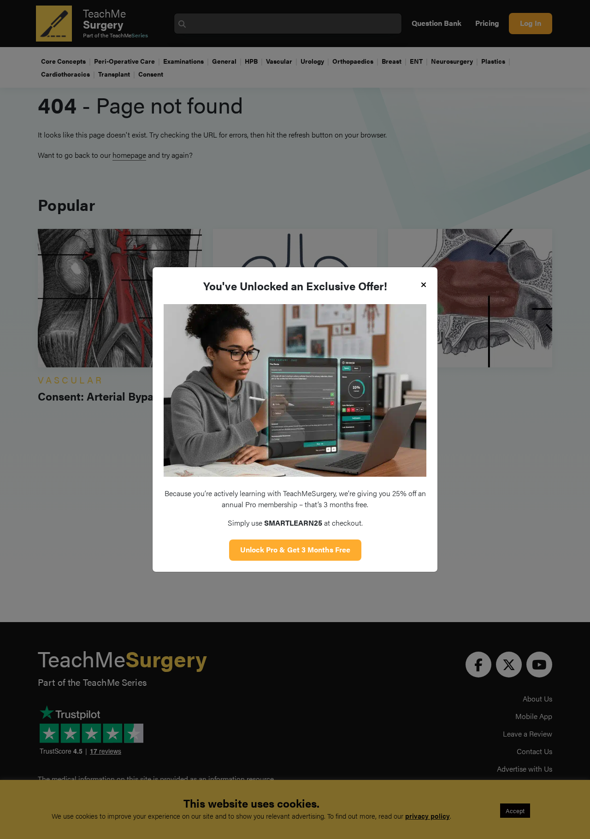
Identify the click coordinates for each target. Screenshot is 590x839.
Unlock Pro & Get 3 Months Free (295, 549)
